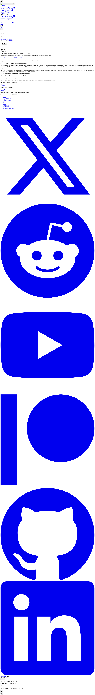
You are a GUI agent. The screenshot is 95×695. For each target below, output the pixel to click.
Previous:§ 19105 (12, 57)
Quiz (4, 99)
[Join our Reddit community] (47, 251)
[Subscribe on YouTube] (47, 345)
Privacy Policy (6, 105)
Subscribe (15, 94)
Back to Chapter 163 (5, 57)
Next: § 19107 (19, 57)
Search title (8, 39)
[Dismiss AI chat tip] (2, 691)
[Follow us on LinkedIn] (47, 628)
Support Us (5, 101)
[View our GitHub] (47, 534)
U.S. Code (3, 30)
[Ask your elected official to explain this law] (2, 693)
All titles (12, 39)
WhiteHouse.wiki (4, 108)
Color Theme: (3, 677)
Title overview (3, 39)
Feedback (3, 679)
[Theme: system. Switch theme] (2, 26)
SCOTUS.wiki (11, 108)
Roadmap (5, 102)
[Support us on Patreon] (47, 439)
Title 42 (6, 30)
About (4, 97)
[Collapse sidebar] (2, 29)
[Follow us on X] (47, 156)
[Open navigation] (2, 2)
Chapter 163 (11, 40)
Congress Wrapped (7, 100)
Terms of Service (6, 106)
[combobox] (7, 677)
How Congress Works (7, 98)
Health (4, 104)
